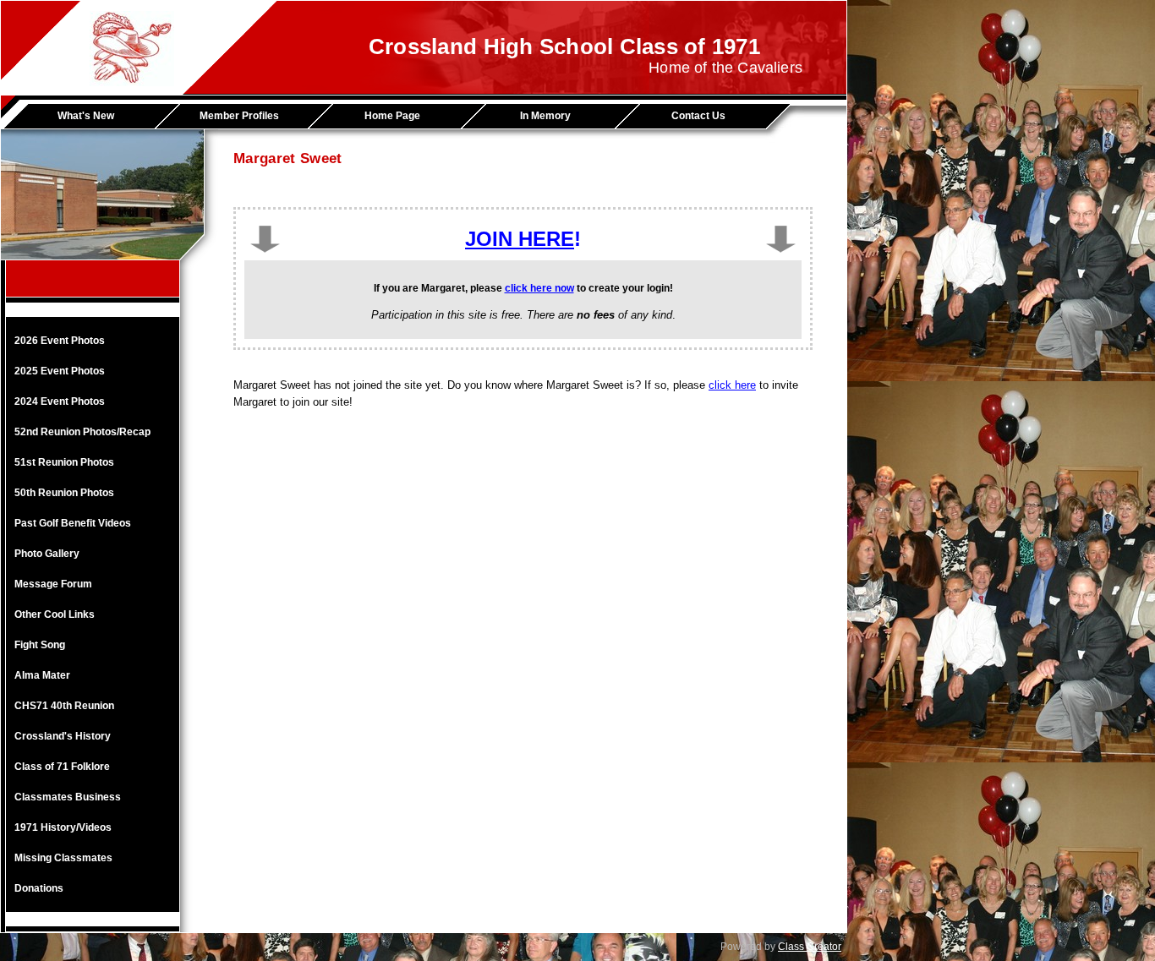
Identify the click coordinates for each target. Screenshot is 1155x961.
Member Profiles (239, 116)
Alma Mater (42, 675)
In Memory (545, 116)
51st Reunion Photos (64, 462)
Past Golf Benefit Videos (72, 523)
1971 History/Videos (63, 827)
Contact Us (698, 116)
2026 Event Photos (59, 341)
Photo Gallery (46, 554)
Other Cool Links (54, 614)
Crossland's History (62, 736)
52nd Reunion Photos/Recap (82, 432)
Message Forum (53, 584)
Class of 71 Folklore (62, 767)
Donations (38, 888)
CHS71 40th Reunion (64, 706)
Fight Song (39, 645)
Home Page (392, 116)
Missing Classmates (63, 858)
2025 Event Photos (59, 371)
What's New (85, 116)
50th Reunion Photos (64, 493)
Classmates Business (67, 797)
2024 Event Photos (59, 401)
